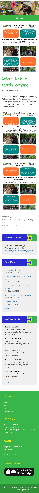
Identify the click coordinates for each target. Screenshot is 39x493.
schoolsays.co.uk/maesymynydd (18, 251)
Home (6, 402)
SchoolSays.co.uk (22, 490)
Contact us (8, 412)
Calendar (7, 409)
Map (6, 457)
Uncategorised (10, 217)
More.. (7, 308)
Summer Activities (12, 302)
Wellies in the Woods (12, 226)
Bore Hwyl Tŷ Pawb (13, 270)
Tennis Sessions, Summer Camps (18, 295)
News (6, 406)
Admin (27, 487)
